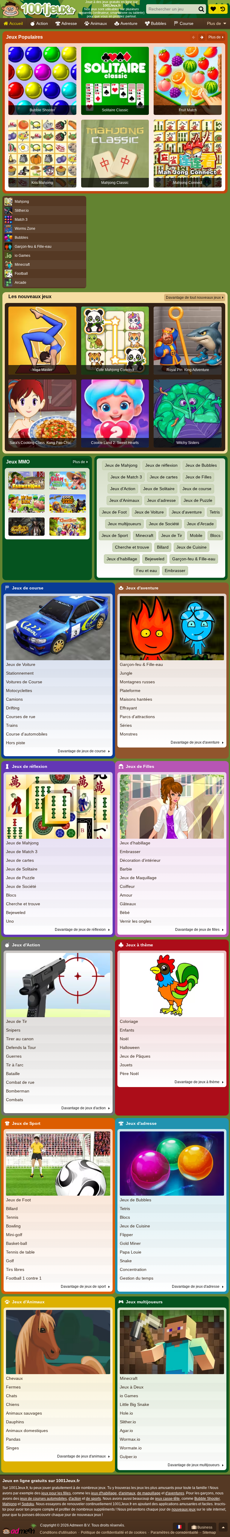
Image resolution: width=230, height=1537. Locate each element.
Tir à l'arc (14, 1064)
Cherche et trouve (132, 547)
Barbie (126, 869)
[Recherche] (201, 9)
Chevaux (14, 1378)
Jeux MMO (18, 461)
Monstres (128, 734)
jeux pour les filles (56, 1493)
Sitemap (209, 1532)
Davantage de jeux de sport (84, 1286)
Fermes (13, 1387)
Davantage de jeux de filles (197, 929)
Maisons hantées (136, 699)
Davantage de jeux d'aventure (195, 742)
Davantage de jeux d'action (84, 1108)
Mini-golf (14, 1234)
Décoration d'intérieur (140, 860)
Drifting (12, 708)
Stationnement (20, 673)
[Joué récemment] (223, 9)
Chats (11, 1395)
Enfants (127, 1030)
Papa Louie (130, 1252)
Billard (163, 547)
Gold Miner (130, 1243)
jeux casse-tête (167, 1499)
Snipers (13, 1030)
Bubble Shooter (207, 1499)
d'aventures (174, 1493)
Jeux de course (196, 488)
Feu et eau (146, 570)
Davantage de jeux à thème (197, 1082)
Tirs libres (15, 1269)
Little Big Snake (134, 1404)
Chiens (12, 1404)
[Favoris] (213, 9)
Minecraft (144, 535)
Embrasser (175, 570)
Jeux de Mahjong (121, 465)
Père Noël (129, 1073)
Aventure (128, 23)
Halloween (130, 1047)
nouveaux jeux (184, 1509)
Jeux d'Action (122, 488)
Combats (14, 1099)
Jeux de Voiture (149, 512)
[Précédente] (193, 37)
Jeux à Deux (131, 1387)
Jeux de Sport (115, 535)
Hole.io (126, 1413)
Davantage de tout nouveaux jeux (193, 297)
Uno (10, 921)
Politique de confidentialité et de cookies (113, 1532)
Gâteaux (128, 903)
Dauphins (15, 1421)
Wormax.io (130, 1439)
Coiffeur (127, 886)
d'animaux (127, 1493)
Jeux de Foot (114, 512)
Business (204, 1527)
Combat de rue (20, 1082)
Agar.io (126, 1430)
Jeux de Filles (198, 477)
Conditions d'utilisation (58, 1532)
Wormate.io (131, 1448)
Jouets (126, 1064)
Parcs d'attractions (137, 716)
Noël (124, 1038)
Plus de (214, 23)
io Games (129, 1395)
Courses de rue (20, 716)
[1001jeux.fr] (38, 9)
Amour (126, 895)
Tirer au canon (20, 1038)
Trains (12, 725)
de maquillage (149, 1493)
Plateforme (130, 690)
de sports (93, 1499)
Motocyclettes (19, 690)
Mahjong (9, 1504)
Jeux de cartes (164, 477)
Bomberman (17, 1091)
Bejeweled (154, 558)
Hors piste (15, 742)
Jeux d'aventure (187, 512)
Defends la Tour (21, 1047)
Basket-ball (16, 1243)
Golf (10, 1260)
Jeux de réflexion (161, 465)
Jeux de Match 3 (126, 477)
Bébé (125, 912)
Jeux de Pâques (135, 1056)
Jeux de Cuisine (191, 547)
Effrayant (128, 708)
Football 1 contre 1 (24, 1278)
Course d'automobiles (26, 734)
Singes (12, 1448)
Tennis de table (20, 1252)
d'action (75, 1499)
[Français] (179, 1527)
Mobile (196, 535)
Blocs (215, 535)
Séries (126, 725)
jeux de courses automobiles (43, 1499)
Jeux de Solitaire (159, 488)
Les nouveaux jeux (30, 296)
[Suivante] (201, 37)
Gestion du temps (136, 1278)
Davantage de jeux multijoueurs (194, 1465)
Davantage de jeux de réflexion (81, 929)
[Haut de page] (223, 1527)
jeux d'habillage (104, 1493)
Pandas (13, 1439)
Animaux (98, 23)
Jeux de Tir (171, 535)
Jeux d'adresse (161, 500)
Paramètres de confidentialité (174, 1532)
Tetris (215, 512)
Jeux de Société (164, 523)
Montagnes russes (137, 681)
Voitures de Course (24, 681)
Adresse (69, 23)
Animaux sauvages (24, 1413)
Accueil (16, 23)
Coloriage (129, 1021)
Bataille (13, 1073)
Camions (14, 699)
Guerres (14, 1056)
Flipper (126, 1234)
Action (42, 23)
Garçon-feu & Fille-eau (193, 558)
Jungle (126, 673)
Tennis (12, 1217)
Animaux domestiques (27, 1430)
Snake (126, 1260)
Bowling (13, 1226)
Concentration (133, 1269)
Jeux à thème (139, 944)
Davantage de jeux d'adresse (196, 1286)
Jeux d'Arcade (200, 523)
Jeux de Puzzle (198, 500)
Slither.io (128, 1421)
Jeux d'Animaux (124, 500)
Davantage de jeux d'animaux (82, 1456)
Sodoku (28, 1504)
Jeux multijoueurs (124, 523)
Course (186, 23)
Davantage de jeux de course (82, 751)
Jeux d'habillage (122, 558)
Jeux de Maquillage (138, 877)
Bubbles (158, 23)
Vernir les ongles (135, 921)
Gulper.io (128, 1456)
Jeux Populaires (24, 37)
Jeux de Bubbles (201, 465)
